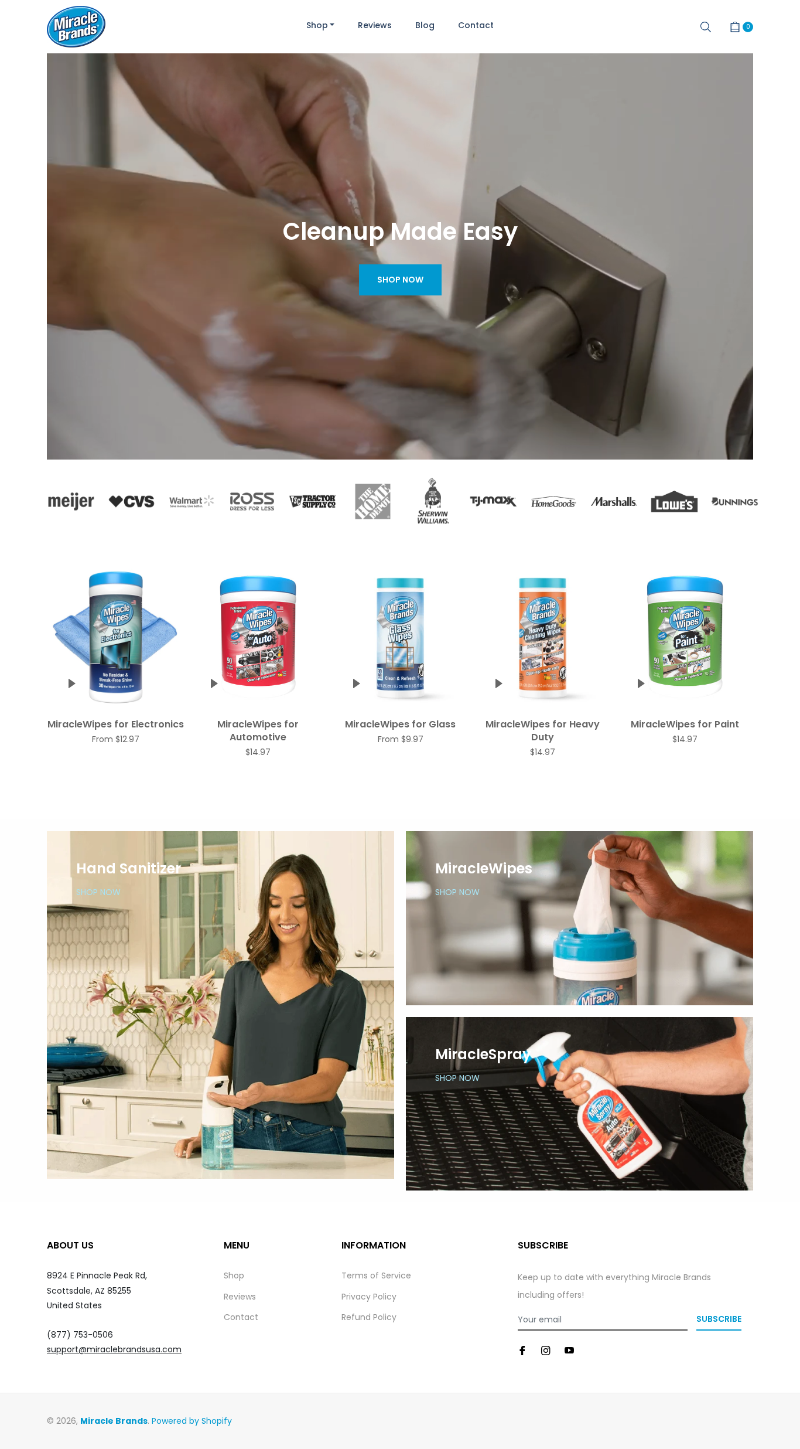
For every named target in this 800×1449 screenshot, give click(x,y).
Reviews (240, 1296)
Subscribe (718, 1319)
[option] (71, 501)
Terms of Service (376, 1275)
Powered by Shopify (192, 1421)
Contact (241, 1317)
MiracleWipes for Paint (685, 724)
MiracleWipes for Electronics (115, 724)
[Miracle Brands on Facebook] (522, 1349)
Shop (234, 1275)
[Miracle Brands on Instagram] (546, 1349)
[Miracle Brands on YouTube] (569, 1349)
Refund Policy (368, 1317)
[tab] (400, 550)
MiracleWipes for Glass (400, 724)
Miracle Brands (114, 1421)
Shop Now (400, 279)
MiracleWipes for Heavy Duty (543, 730)
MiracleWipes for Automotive (258, 730)
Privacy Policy (368, 1296)
